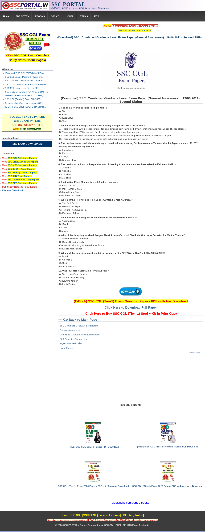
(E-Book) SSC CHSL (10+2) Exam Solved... (25, 107)
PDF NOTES (22, 16)
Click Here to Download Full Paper (131, 307)
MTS (96, 16)
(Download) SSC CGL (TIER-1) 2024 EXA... (25, 73)
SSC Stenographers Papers (22, 172)
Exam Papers (66, 348)
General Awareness (70, 330)
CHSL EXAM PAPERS (27, 121)
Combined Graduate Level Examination (80, 334)
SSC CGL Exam (126, 30)
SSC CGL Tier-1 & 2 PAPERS (27, 117)
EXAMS (84, 16)
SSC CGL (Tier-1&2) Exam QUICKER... (23, 99)
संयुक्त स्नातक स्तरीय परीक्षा (71, 343)
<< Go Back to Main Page (77, 319)
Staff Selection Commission (73, 339)
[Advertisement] (130, 380)
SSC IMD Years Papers (20, 176)
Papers (102, 515)
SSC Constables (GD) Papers (23, 179)
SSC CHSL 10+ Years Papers (23, 161)
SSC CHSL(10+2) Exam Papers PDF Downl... (26, 84)
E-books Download (12, 190)
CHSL (70, 16)
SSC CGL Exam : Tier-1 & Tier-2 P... (22, 88)
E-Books (114, 515)
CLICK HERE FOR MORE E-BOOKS (130, 502)
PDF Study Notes (132, 515)
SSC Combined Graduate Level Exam (79, 325)
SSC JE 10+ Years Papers (21, 169)
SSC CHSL (90, 515)
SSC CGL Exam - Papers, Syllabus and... (24, 77)
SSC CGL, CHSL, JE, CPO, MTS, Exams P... (26, 92)
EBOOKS (40, 16)
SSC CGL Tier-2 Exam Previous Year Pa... (25, 81)
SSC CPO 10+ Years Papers (22, 183)
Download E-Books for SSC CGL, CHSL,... (25, 96)
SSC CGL (56, 16)
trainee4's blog (194, 352)
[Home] (25, 9)
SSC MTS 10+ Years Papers (22, 165)
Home (6, 16)
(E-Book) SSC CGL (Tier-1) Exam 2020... (24, 103)
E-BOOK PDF (144, 30)
